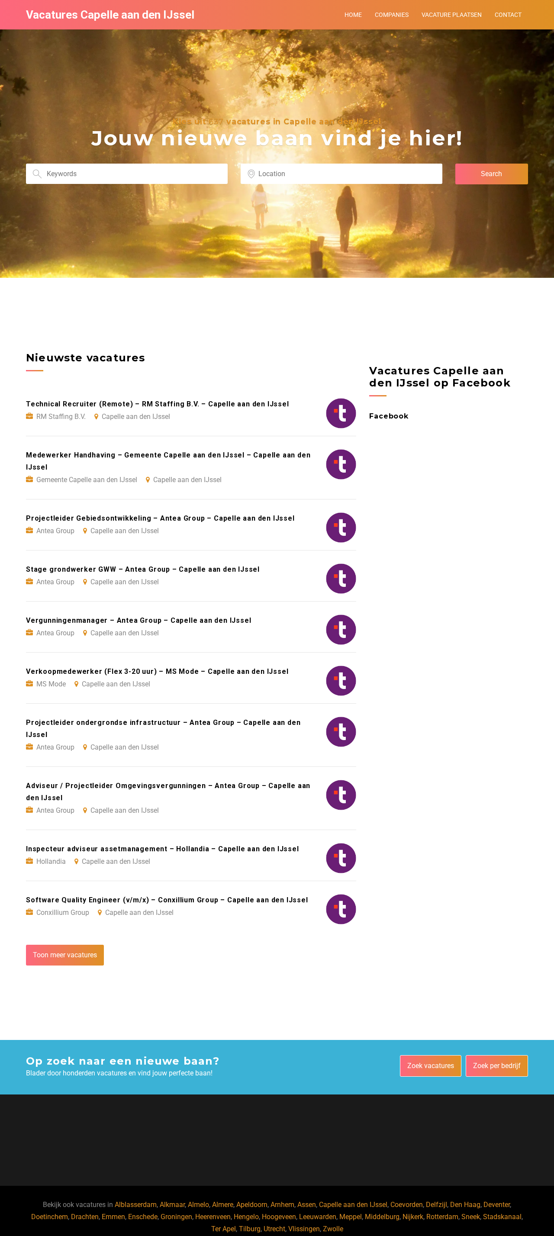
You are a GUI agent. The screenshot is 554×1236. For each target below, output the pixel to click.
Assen (306, 1205)
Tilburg (250, 1229)
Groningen (176, 1217)
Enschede (143, 1217)
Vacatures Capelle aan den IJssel (110, 15)
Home (353, 14)
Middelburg (382, 1217)
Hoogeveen (279, 1217)
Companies (392, 14)
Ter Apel (223, 1229)
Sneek (470, 1217)
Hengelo (246, 1217)
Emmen (113, 1217)
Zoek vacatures (430, 1066)
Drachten (85, 1217)
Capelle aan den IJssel (353, 1205)
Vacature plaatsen (452, 14)
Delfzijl (436, 1205)
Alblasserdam (136, 1205)
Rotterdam (442, 1217)
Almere (222, 1205)
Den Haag (465, 1205)
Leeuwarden (317, 1217)
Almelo (198, 1205)
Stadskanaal (502, 1217)
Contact (508, 14)
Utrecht (274, 1229)
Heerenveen (213, 1217)
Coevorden (406, 1205)
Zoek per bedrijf (497, 1066)
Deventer (496, 1205)
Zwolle (333, 1229)
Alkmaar (172, 1205)
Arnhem (282, 1205)
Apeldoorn (251, 1205)
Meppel (350, 1217)
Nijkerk (413, 1217)
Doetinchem (49, 1217)
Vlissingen (304, 1229)
